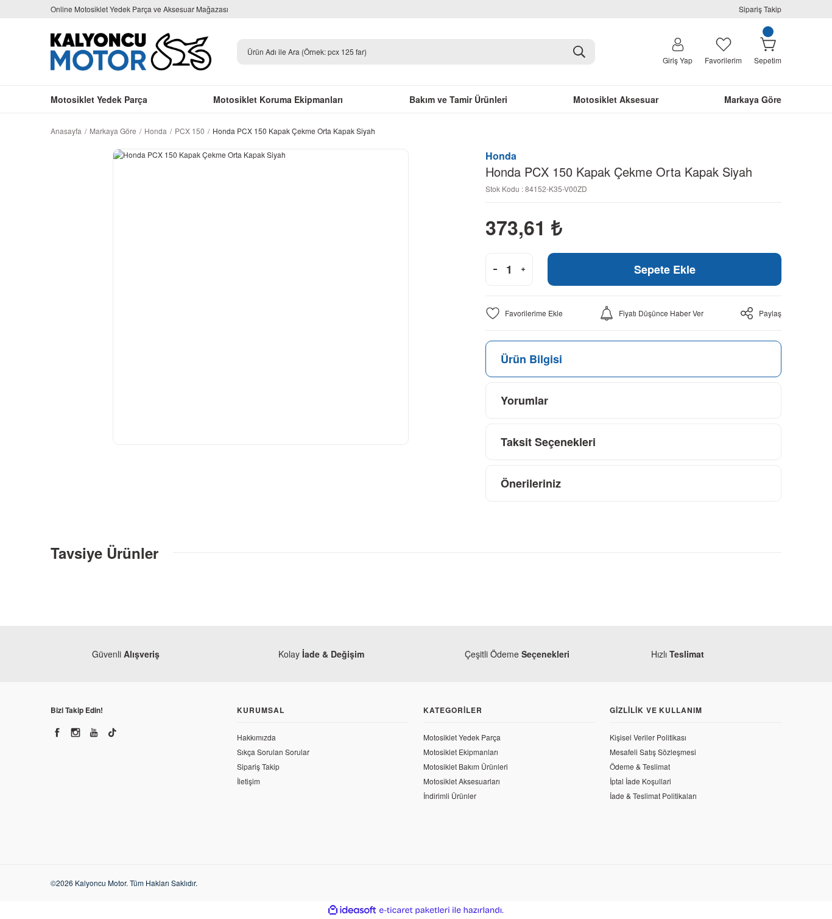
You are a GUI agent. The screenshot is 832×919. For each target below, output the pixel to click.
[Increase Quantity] (523, 269)
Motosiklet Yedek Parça (462, 737)
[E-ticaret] (414, 910)
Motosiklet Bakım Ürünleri (465, 766)
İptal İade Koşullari (640, 781)
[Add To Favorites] (524, 313)
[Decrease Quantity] (495, 269)
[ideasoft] (352, 910)
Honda (500, 156)
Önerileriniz (531, 483)
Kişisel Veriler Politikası (648, 737)
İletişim (248, 781)
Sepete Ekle (665, 269)
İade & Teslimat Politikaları (653, 795)
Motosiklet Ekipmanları (460, 752)
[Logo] (131, 52)
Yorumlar (524, 400)
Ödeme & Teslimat (640, 766)
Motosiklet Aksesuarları (461, 781)
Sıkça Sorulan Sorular (273, 752)
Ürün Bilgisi (531, 359)
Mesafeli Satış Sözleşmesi (653, 752)
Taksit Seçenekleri (548, 442)
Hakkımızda (256, 737)
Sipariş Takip (760, 9)
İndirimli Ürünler (449, 795)
